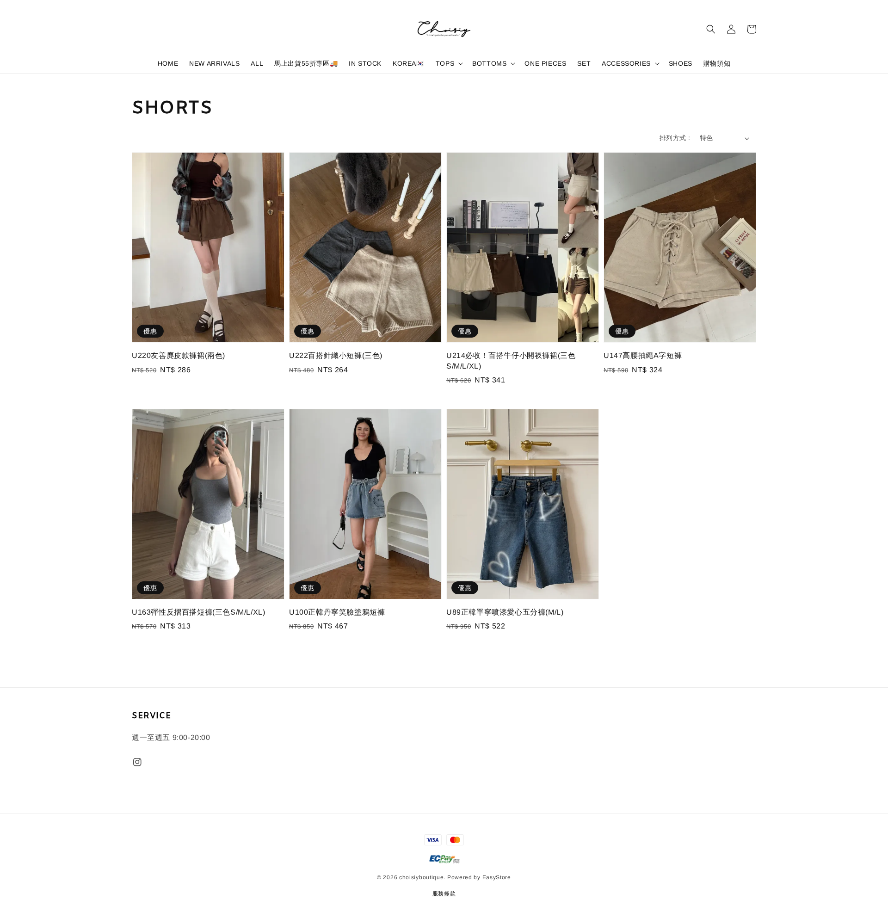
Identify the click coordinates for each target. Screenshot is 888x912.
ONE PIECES (545, 63)
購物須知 (716, 63)
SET (584, 63)
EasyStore (496, 877)
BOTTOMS (489, 63)
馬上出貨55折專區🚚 (306, 63)
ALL (257, 63)
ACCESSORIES (626, 63)
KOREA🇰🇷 (409, 63)
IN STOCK (365, 63)
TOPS (445, 63)
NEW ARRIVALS (214, 63)
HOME (168, 63)
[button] (711, 29)
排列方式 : (675, 138)
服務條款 (444, 893)
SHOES (680, 63)
